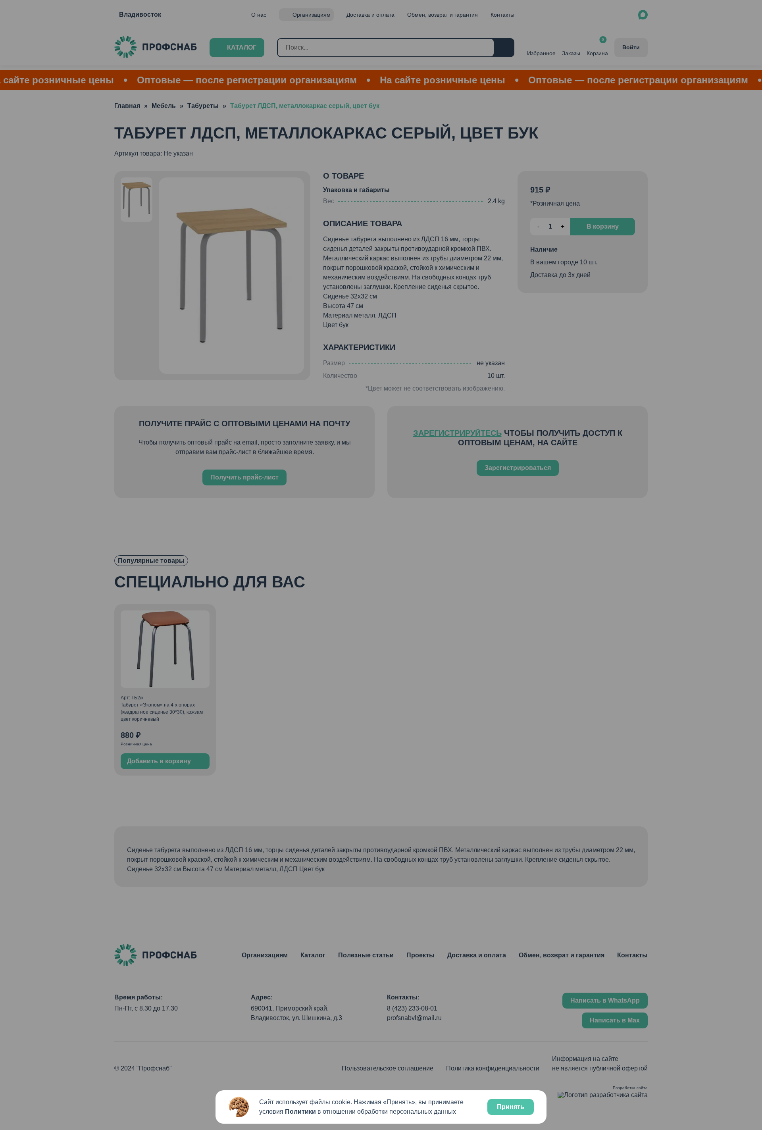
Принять (510, 1106)
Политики (300, 1111)
